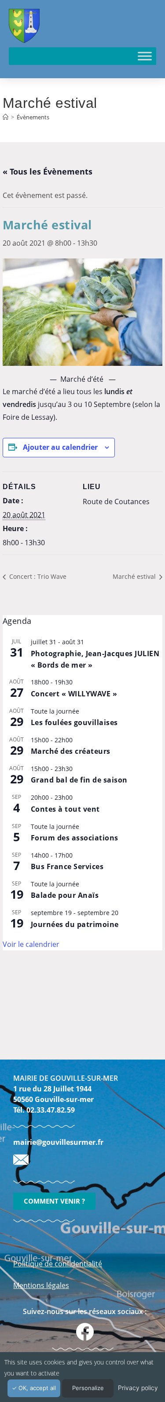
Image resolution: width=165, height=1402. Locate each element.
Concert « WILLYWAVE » (74, 694)
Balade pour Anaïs (65, 895)
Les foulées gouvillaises (74, 722)
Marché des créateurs (70, 751)
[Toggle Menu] (145, 56)
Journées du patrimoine (75, 924)
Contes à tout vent (65, 809)
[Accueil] (5, 117)
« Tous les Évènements (47, 171)
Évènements (33, 117)
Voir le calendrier (31, 944)
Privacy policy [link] (138, 1387)
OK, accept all (36, 1387)
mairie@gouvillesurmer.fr (58, 1142)
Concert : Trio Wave (36, 576)
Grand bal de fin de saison (79, 780)
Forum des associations (74, 838)
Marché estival (135, 576)
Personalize (88, 1387)
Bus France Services (67, 866)
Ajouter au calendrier (60, 447)
